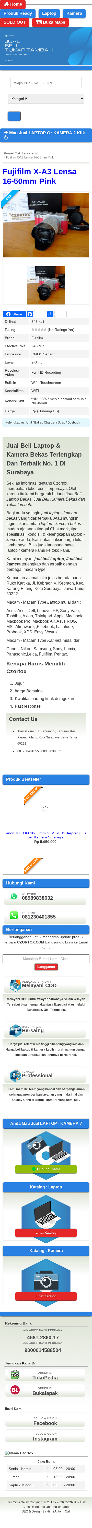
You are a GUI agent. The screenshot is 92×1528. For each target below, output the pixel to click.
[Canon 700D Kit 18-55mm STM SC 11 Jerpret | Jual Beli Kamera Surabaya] (45, 827)
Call (68, 1511)
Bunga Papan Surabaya (46, 1517)
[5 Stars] (45, 329)
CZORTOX (72, 1502)
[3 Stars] (39, 329)
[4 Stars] (42, 329)
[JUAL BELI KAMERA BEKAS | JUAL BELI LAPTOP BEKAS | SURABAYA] (46, 64)
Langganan (46, 967)
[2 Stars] (36, 329)
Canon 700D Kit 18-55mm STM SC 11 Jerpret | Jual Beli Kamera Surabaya (45, 835)
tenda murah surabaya (46, 1522)
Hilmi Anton (55, 1511)
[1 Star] (32, 329)
